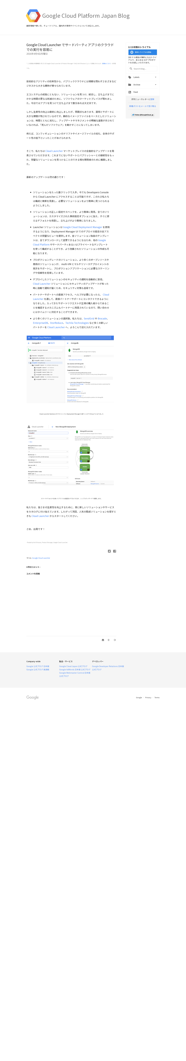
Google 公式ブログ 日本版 (37, 666)
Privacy (148, 697)
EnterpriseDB (40, 322)
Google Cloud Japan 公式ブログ (73, 666)
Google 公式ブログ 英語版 (37, 669)
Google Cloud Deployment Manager (83, 227)
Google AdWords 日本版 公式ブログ (74, 669)
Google (139, 697)
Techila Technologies (77, 322)
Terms (157, 697)
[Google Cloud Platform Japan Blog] (86, 21)
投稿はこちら (106, 63)
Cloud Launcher (54, 151)
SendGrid (89, 318)
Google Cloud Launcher (41, 558)
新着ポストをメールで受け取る (142, 106)
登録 (152, 99)
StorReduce (56, 322)
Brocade (102, 318)
